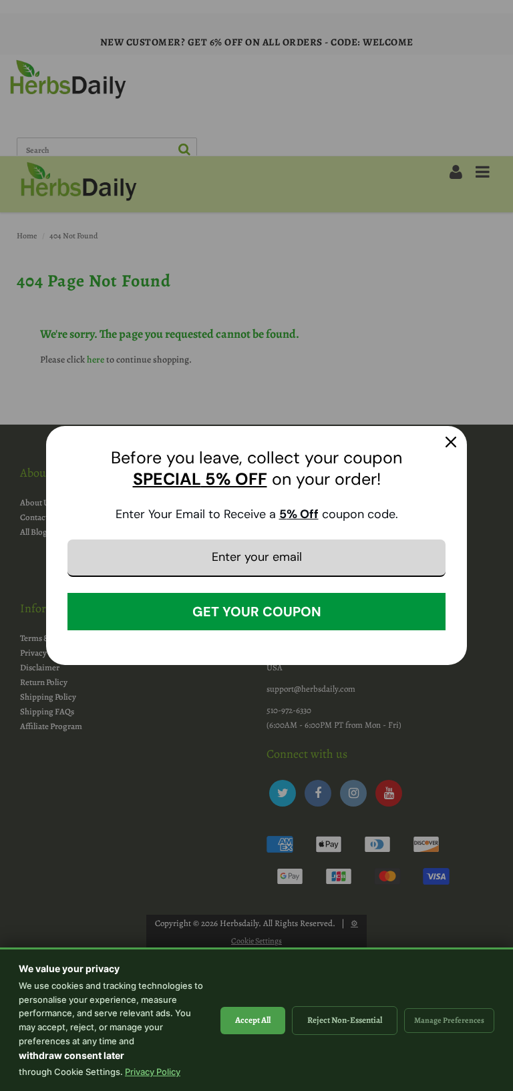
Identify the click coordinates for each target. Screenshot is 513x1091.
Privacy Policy (152, 1071)
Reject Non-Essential (344, 1020)
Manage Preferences (449, 1020)
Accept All (253, 1020)
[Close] (451, 442)
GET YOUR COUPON (256, 611)
